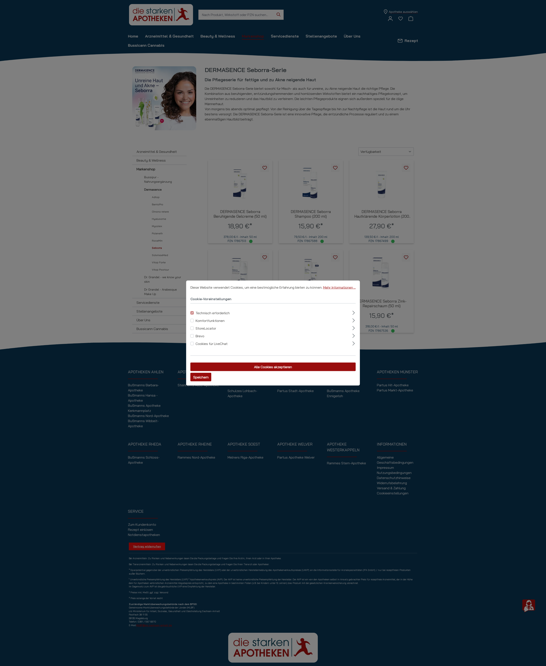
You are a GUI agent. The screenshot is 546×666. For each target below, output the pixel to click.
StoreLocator (206, 328)
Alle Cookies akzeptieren (273, 367)
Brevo (200, 336)
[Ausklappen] (353, 312)
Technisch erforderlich (213, 313)
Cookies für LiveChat (212, 344)
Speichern (201, 377)
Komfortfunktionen (210, 321)
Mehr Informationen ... (339, 287)
